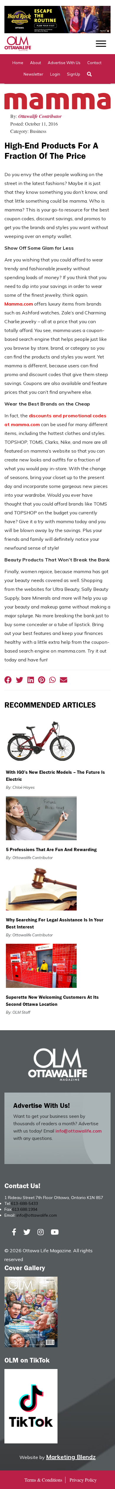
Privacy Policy (83, 1480)
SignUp (73, 74)
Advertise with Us (64, 62)
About (35, 62)
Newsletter (33, 74)
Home (17, 62)
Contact (94, 62)
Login (55, 74)
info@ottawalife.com (78, 1131)
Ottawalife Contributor (40, 116)
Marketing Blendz (71, 1456)
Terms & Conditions (43, 1480)
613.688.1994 (24, 1209)
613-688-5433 (24, 1203)
